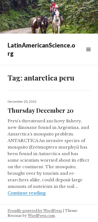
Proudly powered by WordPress (35, 211)
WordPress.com (41, 216)
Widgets (88, 55)
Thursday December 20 (41, 110)
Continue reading (26, 193)
